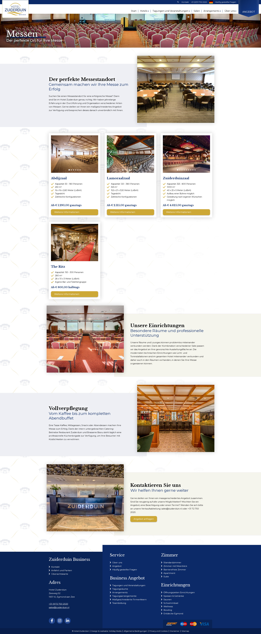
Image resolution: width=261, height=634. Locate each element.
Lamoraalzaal (118, 178)
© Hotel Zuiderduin (80, 631)
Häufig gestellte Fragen (225, 2)
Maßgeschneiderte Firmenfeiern (129, 599)
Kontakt (185, 2)
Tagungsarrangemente (124, 596)
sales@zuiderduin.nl (59, 607)
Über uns (230, 11)
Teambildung (119, 603)
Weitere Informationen (66, 212)
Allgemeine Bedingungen (135, 631)
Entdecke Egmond (173, 613)
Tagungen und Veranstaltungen (170, 11)
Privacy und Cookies (158, 631)
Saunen (168, 599)
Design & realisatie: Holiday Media (106, 631)
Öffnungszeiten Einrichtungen (179, 592)
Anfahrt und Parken (61, 570)
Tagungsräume (120, 589)
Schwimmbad (171, 603)
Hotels (143, 11)
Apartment (169, 573)
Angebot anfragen (144, 519)
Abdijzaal (59, 178)
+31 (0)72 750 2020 (199, 2)
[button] (69, 170)
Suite (166, 576)
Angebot (248, 11)
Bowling (168, 610)
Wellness (168, 606)
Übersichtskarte (59, 574)
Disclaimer (174, 631)
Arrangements (211, 11)
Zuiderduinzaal (176, 178)
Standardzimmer (172, 562)
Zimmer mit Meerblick (175, 566)
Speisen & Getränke (174, 596)
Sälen (197, 11)
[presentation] (56, 154)
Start (133, 11)
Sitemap (185, 631)
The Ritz (58, 267)
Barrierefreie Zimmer (175, 569)
